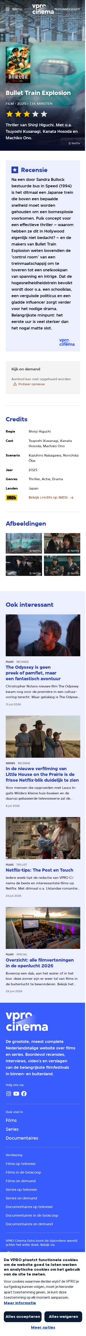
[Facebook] (24, 1094)
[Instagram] (8, 1094)
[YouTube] (16, 1094)
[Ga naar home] (43, 9)
